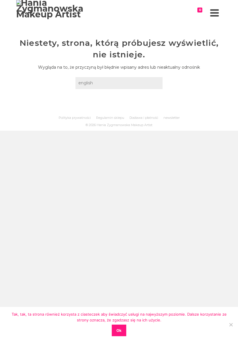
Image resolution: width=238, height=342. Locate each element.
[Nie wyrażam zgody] (231, 325)
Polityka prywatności (75, 118)
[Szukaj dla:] (119, 83)
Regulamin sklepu (110, 118)
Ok (119, 330)
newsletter (171, 118)
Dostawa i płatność (143, 118)
